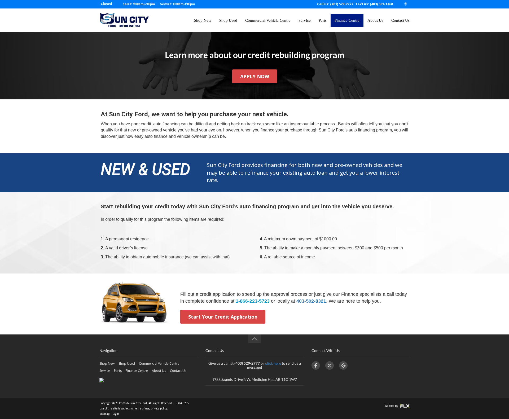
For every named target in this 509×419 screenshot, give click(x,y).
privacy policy (159, 408)
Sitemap (104, 414)
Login (115, 414)
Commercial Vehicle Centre (268, 20)
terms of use (141, 408)
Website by (392, 406)
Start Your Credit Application (222, 317)
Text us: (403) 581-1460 (374, 4)
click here (273, 363)
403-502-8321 (311, 301)
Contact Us (400, 20)
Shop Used (228, 20)
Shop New (202, 20)
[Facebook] (315, 365)
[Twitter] (329, 365)
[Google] (343, 365)
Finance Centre (347, 20)
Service (305, 20)
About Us (375, 20)
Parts (323, 20)
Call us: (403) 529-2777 (335, 4)
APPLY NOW (254, 76)
